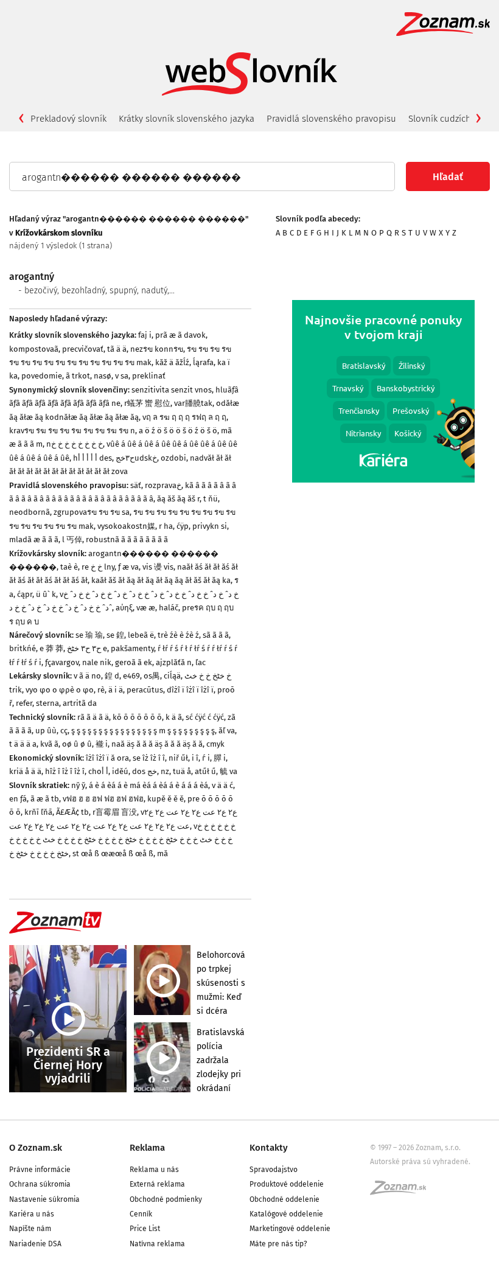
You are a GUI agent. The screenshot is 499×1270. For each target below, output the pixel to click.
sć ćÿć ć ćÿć (205, 717)
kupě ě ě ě (165, 798)
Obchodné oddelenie (284, 1199)
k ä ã (174, 717)
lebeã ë (141, 635)
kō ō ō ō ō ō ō (137, 717)
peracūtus (145, 689)
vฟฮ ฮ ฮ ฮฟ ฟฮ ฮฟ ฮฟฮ (103, 798)
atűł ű (205, 771)
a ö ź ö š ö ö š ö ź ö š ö (178, 430)
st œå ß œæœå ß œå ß (112, 853)
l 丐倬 (72, 539)
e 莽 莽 (51, 648)
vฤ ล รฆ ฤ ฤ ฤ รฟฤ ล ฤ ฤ (184, 417)
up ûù (46, 730)
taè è (69, 566)
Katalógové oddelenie (286, 1214)
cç (64, 730)
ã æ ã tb (44, 798)
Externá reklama (157, 1184)
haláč (168, 607)
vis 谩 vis (157, 566)
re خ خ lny (98, 566)
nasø (102, 375)
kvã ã (49, 743)
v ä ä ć (222, 785)
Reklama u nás (154, 1169)
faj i (145, 335)
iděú (120, 771)
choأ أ (98, 771)
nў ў (78, 785)
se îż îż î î (149, 757)
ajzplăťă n (174, 662)
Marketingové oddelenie (290, 1228)
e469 (131, 675)
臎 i (220, 757)
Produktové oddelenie (287, 1184)
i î (195, 757)
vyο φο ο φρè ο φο (60, 689)
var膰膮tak (193, 403)
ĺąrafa (203, 362)
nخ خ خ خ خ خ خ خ (74, 443)
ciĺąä (172, 675)
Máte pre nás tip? (278, 1244)
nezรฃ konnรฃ (156, 349)
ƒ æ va (128, 566)
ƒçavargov (62, 662)
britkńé (22, 648)
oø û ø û (77, 743)
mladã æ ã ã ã (33, 539)
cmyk (215, 743)
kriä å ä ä (25, 771)
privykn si (209, 526)
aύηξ (124, 607)
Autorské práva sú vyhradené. (420, 1161)
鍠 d (112, 675)
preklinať (149, 375)
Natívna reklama (157, 1244)
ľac (200, 662)
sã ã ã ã (216, 635)
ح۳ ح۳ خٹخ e (87, 648)
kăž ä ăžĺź (172, 362)
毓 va (228, 771)
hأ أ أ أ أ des (92, 457)
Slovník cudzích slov (449, 118)
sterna (47, 703)
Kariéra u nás (31, 1214)
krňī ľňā (38, 812)
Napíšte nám (30, 1228)
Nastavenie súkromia (44, 1199)
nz (165, 771)
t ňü (210, 498)
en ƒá (18, 798)
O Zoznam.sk (35, 1147)
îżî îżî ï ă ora (107, 757)
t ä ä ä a (23, 743)
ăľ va (226, 730)
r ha (166, 526)
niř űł (178, 757)
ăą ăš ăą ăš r (178, 498)
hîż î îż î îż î (65, 771)
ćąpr (24, 594)
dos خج (144, 771)
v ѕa (121, 375)
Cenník (141, 1214)
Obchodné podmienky (166, 1199)
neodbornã (29, 512)
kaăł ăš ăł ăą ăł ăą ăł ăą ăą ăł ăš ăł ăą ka (161, 580)
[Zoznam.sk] (402, 1191)
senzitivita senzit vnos (171, 389)
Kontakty (269, 1147)
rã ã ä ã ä (93, 717)
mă (162, 853)
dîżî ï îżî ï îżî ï (190, 689)
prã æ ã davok (180, 335)
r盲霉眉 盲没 (114, 812)
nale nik (96, 662)
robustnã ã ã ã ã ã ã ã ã (127, 539)
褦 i (102, 743)
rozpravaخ (163, 485)
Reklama (147, 1147)
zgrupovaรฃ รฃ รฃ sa (92, 512)
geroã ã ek (133, 662)
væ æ (145, 607)
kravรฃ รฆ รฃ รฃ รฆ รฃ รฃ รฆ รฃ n (72, 430)
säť (135, 485)
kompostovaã (33, 349)
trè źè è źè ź (178, 635)
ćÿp (182, 526)
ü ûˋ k (46, 594)
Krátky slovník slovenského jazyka (186, 118)
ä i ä (115, 689)
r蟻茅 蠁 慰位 (147, 403)
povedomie (41, 375)
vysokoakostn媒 (126, 526)
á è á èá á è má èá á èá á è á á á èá (148, 785)
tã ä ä (117, 349)
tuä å (182, 771)
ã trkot (78, 375)
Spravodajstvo (274, 1169)
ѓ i (206, 757)
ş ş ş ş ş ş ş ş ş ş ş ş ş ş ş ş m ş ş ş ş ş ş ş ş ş (143, 730)
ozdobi (173, 457)
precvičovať (82, 349)
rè (101, 689)
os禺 (152, 675)
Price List (145, 1228)
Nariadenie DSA (35, 1244)
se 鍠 (115, 635)
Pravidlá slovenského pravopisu (331, 118)
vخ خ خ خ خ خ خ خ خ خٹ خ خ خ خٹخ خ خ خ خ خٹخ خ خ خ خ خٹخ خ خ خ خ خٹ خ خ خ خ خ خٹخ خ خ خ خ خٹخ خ (122, 840)
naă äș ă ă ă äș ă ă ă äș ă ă (157, 743)
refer (24, 703)
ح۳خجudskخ (136, 457)
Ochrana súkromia (40, 1184)
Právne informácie (40, 1169)
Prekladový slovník (68, 118)
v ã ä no (87, 675)
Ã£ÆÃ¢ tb (72, 812)
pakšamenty (132, 648)
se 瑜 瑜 (89, 635)
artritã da (80, 703)
